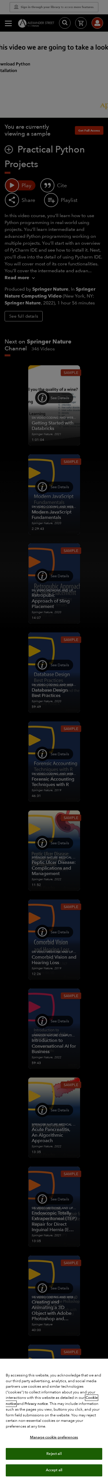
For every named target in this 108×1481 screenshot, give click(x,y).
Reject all (53, 1453)
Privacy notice (36, 1403)
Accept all (54, 1470)
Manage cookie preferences (54, 1437)
